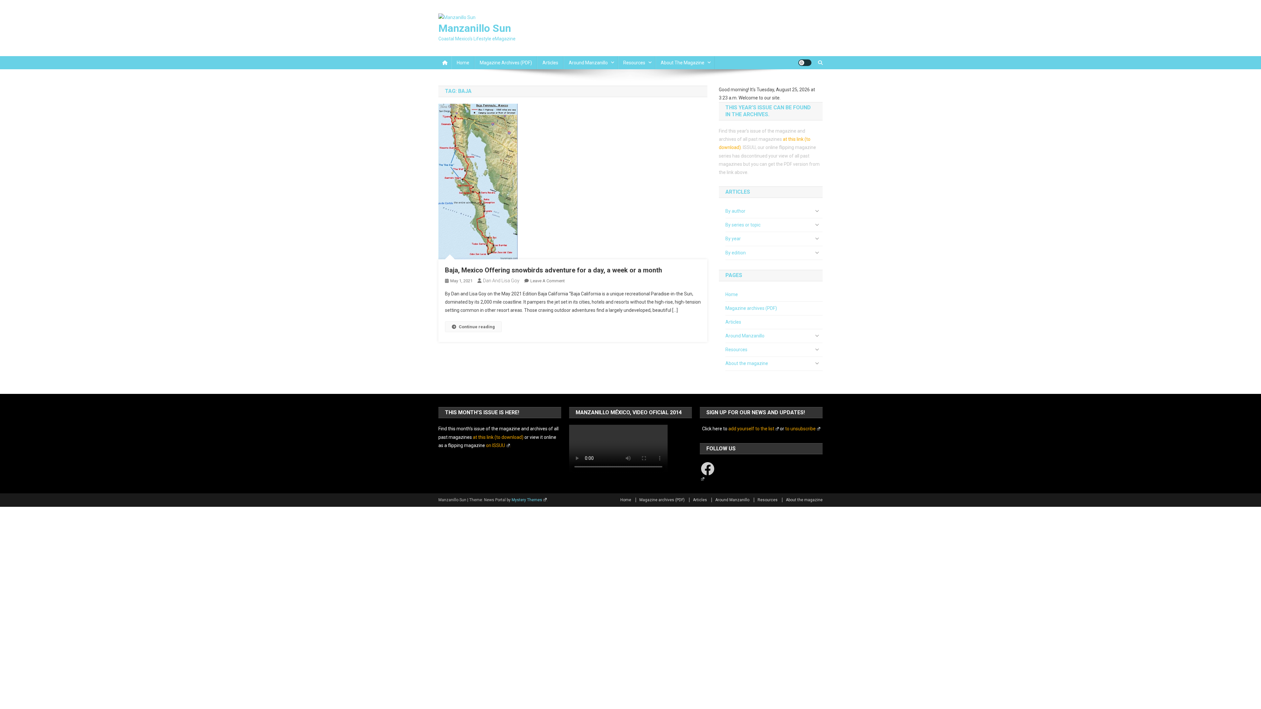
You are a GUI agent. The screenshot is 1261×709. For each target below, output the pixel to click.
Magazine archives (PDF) (506, 62)
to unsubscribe (800, 428)
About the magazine (682, 62)
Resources (634, 62)
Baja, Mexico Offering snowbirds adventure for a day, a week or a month (553, 270)
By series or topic (743, 224)
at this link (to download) (498, 437)
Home (463, 62)
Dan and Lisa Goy (501, 280)
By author (735, 211)
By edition (735, 252)
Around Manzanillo (588, 62)
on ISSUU (495, 445)
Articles (550, 62)
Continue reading (477, 326)
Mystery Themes (527, 500)
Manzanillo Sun (474, 28)
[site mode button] (804, 62)
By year (733, 238)
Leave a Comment (547, 280)
